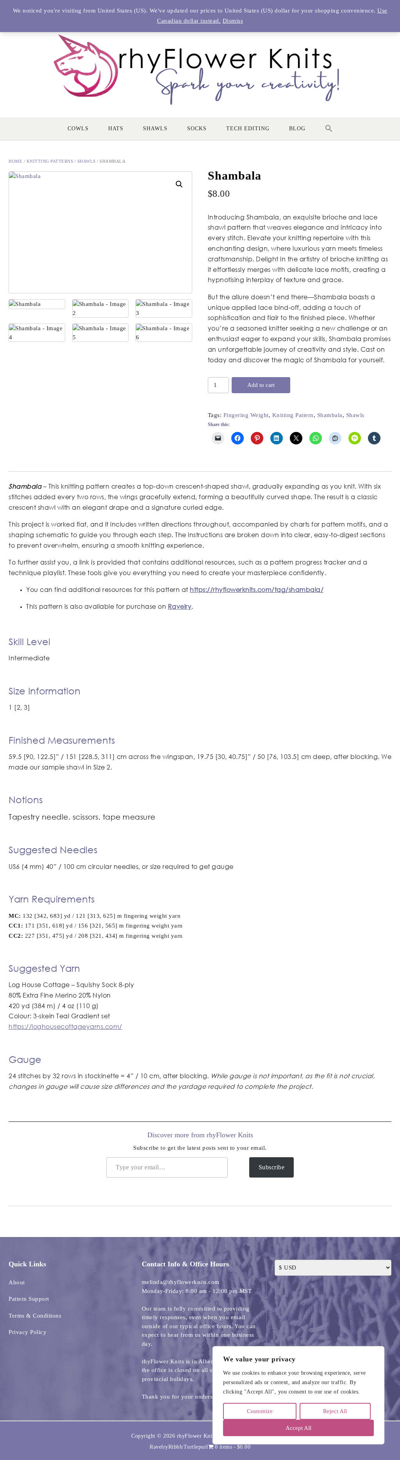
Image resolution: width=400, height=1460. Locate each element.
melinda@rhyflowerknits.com (181, 1282)
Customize (260, 1411)
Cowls (78, 128)
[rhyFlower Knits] (200, 65)
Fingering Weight (246, 415)
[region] (298, 1395)
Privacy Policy (27, 1332)
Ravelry (159, 1447)
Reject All (335, 1411)
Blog (297, 128)
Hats (115, 128)
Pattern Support (29, 1299)
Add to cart (261, 385)
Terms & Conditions (35, 1316)
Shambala (330, 415)
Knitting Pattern (293, 415)
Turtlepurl (196, 1447)
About (17, 1282)
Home (15, 161)
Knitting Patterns (50, 161)
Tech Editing (248, 128)
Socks (197, 128)
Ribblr (176, 1447)
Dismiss (233, 21)
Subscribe (272, 1167)
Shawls (155, 128)
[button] (329, 128)
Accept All (298, 1428)
